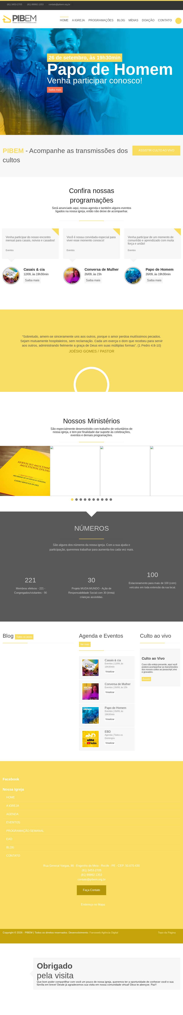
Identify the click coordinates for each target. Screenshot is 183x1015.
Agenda (12, 814)
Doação (148, 20)
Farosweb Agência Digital (104, 932)
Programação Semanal (25, 830)
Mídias (133, 20)
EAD (9, 839)
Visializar (109, 671)
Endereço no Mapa (92, 904)
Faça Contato (91, 890)
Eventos (13, 822)
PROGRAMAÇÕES (100, 20)
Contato (165, 20)
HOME (64, 20)
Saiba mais (55, 89)
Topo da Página (167, 932)
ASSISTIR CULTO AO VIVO (156, 150)
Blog (121, 20)
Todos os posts (24, 637)
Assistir (146, 679)
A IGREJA (78, 20)
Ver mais (84, 644)
